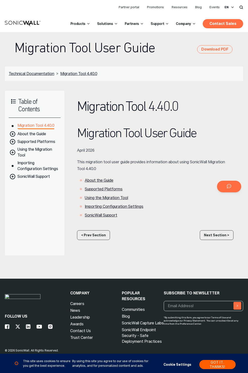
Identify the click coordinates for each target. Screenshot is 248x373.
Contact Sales (222, 23)
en (227, 7)
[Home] (22, 24)
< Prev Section (93, 235)
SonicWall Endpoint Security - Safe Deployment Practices (142, 336)
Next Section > (216, 235)
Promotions (155, 7)
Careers (77, 303)
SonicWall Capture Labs (143, 323)
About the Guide (31, 134)
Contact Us (80, 330)
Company (183, 24)
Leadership (80, 317)
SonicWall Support (33, 176)
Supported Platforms (36, 141)
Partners (132, 24)
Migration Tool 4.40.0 (78, 73)
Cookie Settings (177, 364)
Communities (133, 309)
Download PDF (214, 49)
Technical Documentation (31, 73)
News (75, 310)
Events (214, 7)
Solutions (105, 24)
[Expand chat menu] (229, 186)
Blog (198, 7)
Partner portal (129, 7)
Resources (179, 7)
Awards (77, 324)
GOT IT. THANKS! (217, 364)
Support (157, 24)
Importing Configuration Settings (37, 166)
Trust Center (81, 337)
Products (77, 24)
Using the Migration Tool (34, 152)
